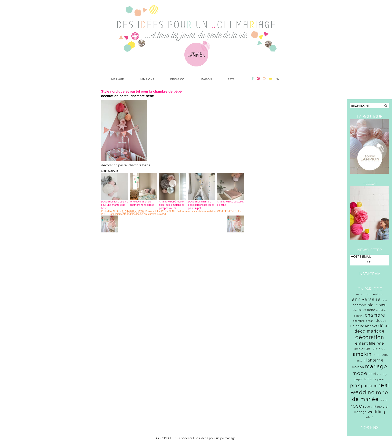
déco (383, 325)
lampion (361, 354)
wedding (376, 411)
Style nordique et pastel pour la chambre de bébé (141, 91)
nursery (382, 374)
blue (355, 310)
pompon (369, 385)
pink (355, 385)
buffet (362, 310)
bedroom (360, 305)
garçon (359, 348)
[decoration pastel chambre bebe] (124, 160)
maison (358, 367)
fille (372, 343)
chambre (375, 315)
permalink (168, 211)
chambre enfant (364, 321)
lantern (360, 360)
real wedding (370, 388)
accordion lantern (369, 294)
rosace (383, 400)
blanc (373, 305)
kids (382, 348)
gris (375, 348)
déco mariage (369, 331)
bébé (371, 310)
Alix (115, 211)
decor (381, 320)
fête (380, 343)
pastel (381, 379)
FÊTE (231, 79)
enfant (361, 343)
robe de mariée (370, 395)
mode (360, 373)
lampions (380, 355)
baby (384, 300)
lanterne (375, 360)
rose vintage (372, 406)
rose (356, 405)
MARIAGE (117, 79)
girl (369, 348)
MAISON (206, 79)
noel (372, 374)
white (369, 417)
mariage (376, 366)
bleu (382, 305)
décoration (369, 337)
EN (277, 79)
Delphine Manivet (363, 326)
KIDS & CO (177, 79)
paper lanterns (365, 379)
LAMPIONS (147, 79)
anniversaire (366, 299)
